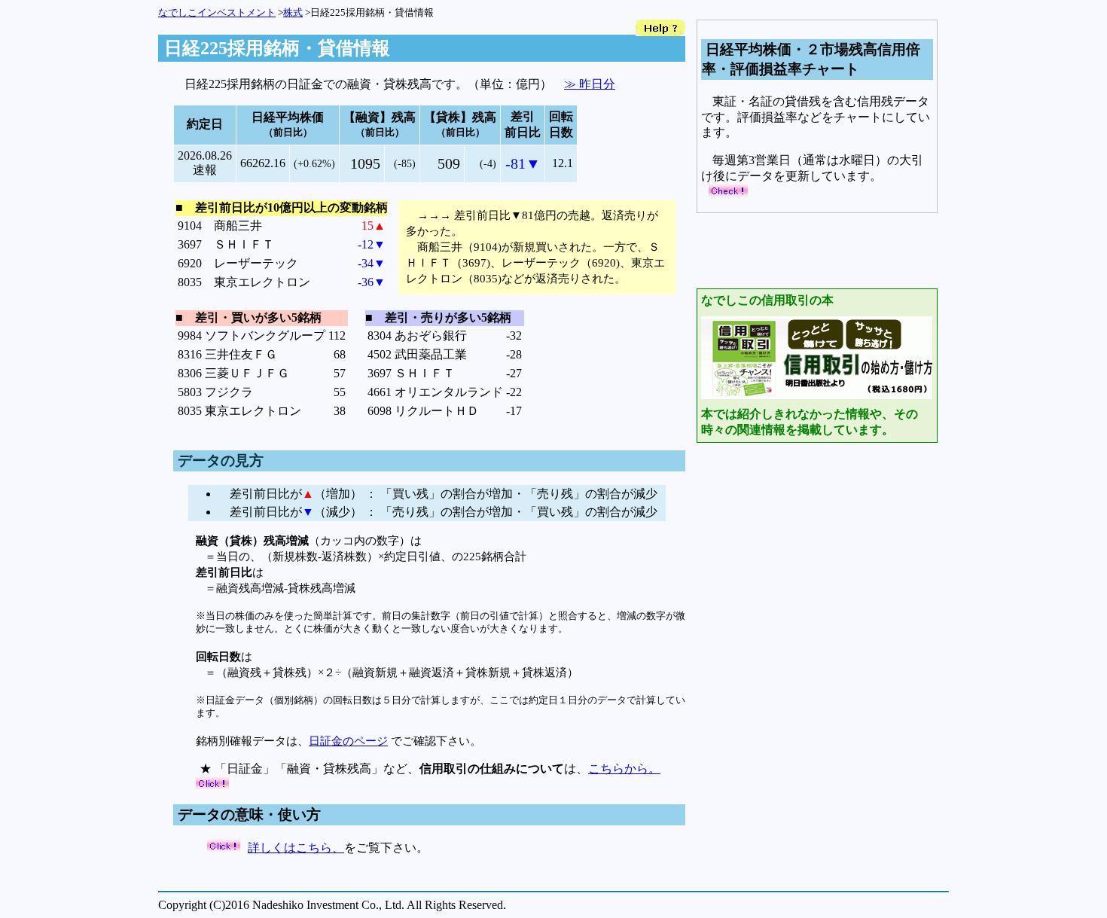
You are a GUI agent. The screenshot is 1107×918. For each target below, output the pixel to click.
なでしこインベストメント (217, 12)
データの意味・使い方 (249, 814)
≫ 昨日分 (589, 84)
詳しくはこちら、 (296, 847)
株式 (293, 12)
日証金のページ (348, 740)
